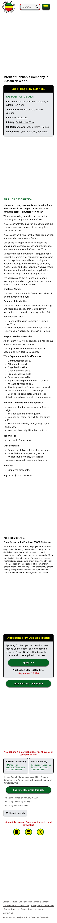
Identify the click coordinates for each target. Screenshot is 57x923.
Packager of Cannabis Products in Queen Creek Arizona (41, 767)
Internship (31, 131)
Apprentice (27, 127)
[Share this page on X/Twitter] (40, 832)
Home (6, 777)
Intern (37, 127)
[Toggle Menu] (45, 6)
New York (22, 117)
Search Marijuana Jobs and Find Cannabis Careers (26, 902)
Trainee (45, 127)
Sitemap (39, 909)
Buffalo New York (25, 122)
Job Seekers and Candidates (16, 905)
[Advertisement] (28, 42)
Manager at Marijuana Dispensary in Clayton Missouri (15, 767)
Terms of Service (11, 909)
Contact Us (8, 913)
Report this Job (17, 813)
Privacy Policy (27, 909)
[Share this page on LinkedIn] (28, 832)
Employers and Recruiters (42, 905)
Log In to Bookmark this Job (28, 790)
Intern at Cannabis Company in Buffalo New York (25, 79)
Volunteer (42, 131)
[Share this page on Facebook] (16, 832)
